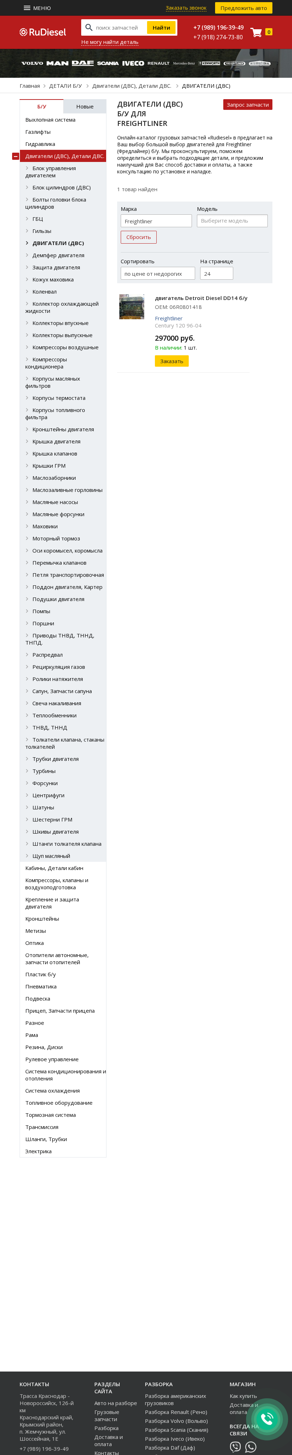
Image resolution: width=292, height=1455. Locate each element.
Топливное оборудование (59, 1102)
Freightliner (169, 318)
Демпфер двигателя (58, 255)
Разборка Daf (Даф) (170, 1447)
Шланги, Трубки (46, 1139)
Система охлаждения (52, 1090)
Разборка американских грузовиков (175, 1399)
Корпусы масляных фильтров (52, 382)
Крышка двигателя (56, 441)
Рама (31, 1034)
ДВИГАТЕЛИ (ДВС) (58, 242)
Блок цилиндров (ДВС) (61, 187)
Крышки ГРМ (49, 465)
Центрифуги (48, 795)
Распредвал (47, 654)
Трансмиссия (41, 1126)
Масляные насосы (55, 501)
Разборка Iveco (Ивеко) (175, 1438)
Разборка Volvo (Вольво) (176, 1420)
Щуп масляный (51, 855)
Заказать (171, 361)
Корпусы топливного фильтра (55, 413)
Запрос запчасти (248, 104)
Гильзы (41, 230)
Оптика (34, 942)
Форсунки (45, 783)
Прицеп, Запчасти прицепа (60, 1010)
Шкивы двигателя (55, 831)
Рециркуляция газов (58, 666)
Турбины (44, 770)
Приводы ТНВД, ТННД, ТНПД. (59, 639)
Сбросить (138, 236)
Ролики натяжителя (57, 678)
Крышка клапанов (54, 453)
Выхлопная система (50, 119)
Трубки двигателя (55, 758)
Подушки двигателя (58, 598)
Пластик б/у (40, 974)
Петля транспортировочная (68, 574)
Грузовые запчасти (106, 1415)
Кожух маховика (53, 279)
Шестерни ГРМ (52, 819)
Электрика (38, 1151)
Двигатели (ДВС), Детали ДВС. (132, 85)
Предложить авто (243, 7)
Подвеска (37, 998)
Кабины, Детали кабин (54, 867)
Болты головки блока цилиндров (55, 203)
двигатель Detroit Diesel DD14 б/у (201, 297)
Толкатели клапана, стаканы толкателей (64, 743)
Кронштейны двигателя (63, 429)
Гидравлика (40, 143)
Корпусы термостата (58, 397)
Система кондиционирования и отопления (65, 1075)
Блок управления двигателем (50, 171)
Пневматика (41, 986)
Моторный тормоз (56, 538)
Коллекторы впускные (60, 322)
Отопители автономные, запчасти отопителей (57, 958)
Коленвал (44, 291)
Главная (30, 85)
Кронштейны (42, 918)
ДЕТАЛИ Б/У (66, 85)
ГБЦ (37, 218)
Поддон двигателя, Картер (67, 586)
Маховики (45, 526)
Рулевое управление (52, 1059)
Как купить (243, 1395)
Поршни (43, 623)
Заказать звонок (186, 7)
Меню (42, 7)
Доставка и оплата (108, 1440)
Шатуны (43, 807)
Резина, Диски (44, 1046)
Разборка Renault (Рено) (176, 1411)
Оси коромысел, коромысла (67, 550)
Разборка (106, 1427)
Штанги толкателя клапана (66, 843)
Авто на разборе (115, 1402)
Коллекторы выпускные (62, 335)
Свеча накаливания (56, 703)
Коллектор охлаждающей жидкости (62, 307)
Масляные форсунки (58, 514)
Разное (34, 1022)
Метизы (35, 930)
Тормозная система (50, 1114)
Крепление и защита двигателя (52, 903)
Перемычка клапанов (59, 562)
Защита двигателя (56, 267)
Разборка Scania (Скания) (176, 1429)
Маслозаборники (54, 477)
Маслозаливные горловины (67, 489)
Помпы (41, 611)
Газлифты (38, 131)
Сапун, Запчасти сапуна (62, 691)
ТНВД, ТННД (49, 727)
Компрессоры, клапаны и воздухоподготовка (56, 883)
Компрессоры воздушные (65, 347)
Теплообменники (54, 715)
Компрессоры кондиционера (46, 363)
